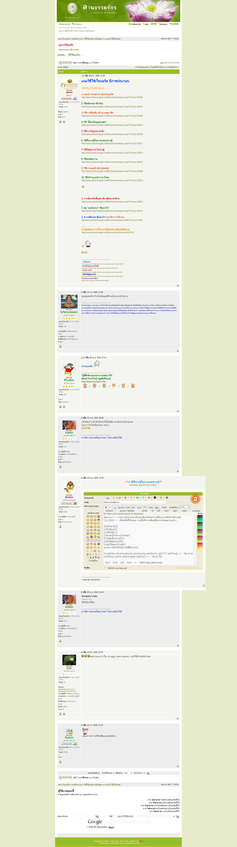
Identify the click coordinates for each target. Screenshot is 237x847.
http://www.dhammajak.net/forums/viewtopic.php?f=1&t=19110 (101, 272)
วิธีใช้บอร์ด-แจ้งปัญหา (93, 39)
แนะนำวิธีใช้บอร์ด (112, 39)
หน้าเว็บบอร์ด (64, 39)
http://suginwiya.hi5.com (67, 691)
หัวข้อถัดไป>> (173, 67)
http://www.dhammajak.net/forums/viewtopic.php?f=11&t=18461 (112, 106)
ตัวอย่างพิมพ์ (63, 67)
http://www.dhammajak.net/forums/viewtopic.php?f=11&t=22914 (112, 153)
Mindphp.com (117, 843)
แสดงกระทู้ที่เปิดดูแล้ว (87, 31)
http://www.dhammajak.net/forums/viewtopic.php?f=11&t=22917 (112, 143)
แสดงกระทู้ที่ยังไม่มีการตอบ (68, 31)
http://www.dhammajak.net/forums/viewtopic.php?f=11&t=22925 (112, 97)
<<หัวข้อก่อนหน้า (142, 67)
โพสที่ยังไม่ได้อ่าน (158, 67)
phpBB (105, 841)
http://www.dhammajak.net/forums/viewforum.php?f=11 (107, 232)
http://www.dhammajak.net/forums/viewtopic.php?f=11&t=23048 (102, 276)
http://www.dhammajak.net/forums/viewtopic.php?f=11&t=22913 (112, 180)
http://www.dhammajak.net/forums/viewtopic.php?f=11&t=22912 (112, 125)
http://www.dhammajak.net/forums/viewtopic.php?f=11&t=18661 (112, 202)
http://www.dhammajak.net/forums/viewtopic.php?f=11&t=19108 (112, 134)
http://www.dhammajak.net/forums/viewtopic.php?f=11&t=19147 (112, 211)
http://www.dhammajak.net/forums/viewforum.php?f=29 (99, 268)
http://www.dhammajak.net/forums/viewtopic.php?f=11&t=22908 (112, 116)
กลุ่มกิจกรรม (77, 39)
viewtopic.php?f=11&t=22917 (143, 485)
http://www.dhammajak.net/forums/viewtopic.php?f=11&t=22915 (112, 162)
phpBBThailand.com (132, 843)
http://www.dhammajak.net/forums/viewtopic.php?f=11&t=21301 (112, 220)
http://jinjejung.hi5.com (66, 689)
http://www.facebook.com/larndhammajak (95, 280)
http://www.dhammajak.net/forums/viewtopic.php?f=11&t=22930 (102, 264)
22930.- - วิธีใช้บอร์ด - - (70, 55)
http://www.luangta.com (93, 381)
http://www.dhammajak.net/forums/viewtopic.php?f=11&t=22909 (112, 171)
